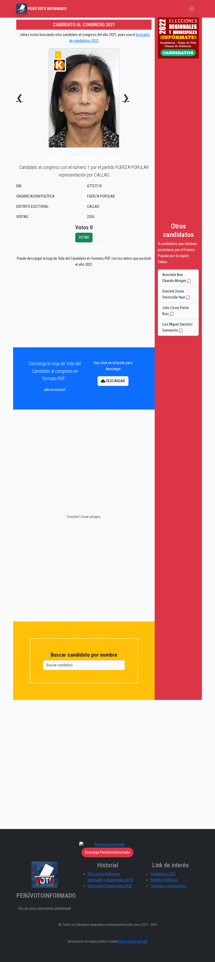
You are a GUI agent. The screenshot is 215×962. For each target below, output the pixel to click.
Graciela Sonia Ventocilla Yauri (174, 294)
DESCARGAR (115, 381)
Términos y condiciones (168, 886)
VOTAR (84, 237)
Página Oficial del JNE (132, 941)
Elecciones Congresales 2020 (110, 886)
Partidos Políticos (164, 880)
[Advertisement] (84, 308)
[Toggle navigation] (192, 9)
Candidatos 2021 (163, 874)
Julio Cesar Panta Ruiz (175, 311)
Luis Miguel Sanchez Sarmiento (177, 327)
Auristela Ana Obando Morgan (174, 278)
